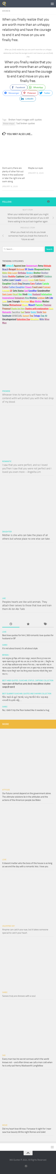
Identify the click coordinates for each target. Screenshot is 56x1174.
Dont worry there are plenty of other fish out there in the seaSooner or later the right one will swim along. (13, 175)
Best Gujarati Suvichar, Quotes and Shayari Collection (26, 694)
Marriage (24, 301)
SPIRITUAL (17, 315)
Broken (6, 11)
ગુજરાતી (9, 265)
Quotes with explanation (37, 308)
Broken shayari (8, 124)
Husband (36, 294)
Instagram (20, 298)
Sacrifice (16, 312)
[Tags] (45, 624)
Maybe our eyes (35, 168)
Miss (32, 301)
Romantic (6, 461)
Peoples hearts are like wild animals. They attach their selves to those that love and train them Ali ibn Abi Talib (27, 605)
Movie (4, 1125)
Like (4, 598)
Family (45, 283)
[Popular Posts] (28, 624)
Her (20, 294)
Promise (47, 305)
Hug (30, 294)
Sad (4, 1055)
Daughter (7, 532)
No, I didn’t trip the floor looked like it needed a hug (25, 710)
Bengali (5, 655)
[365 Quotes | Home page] (5, 3)
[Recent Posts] (10, 624)
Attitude (47, 265)
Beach (5, 269)
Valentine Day (23, 319)
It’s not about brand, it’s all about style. (20, 648)
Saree (4, 645)
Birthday (22, 273)
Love (4, 632)
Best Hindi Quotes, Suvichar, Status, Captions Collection (27, 681)
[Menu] (52, 3)
